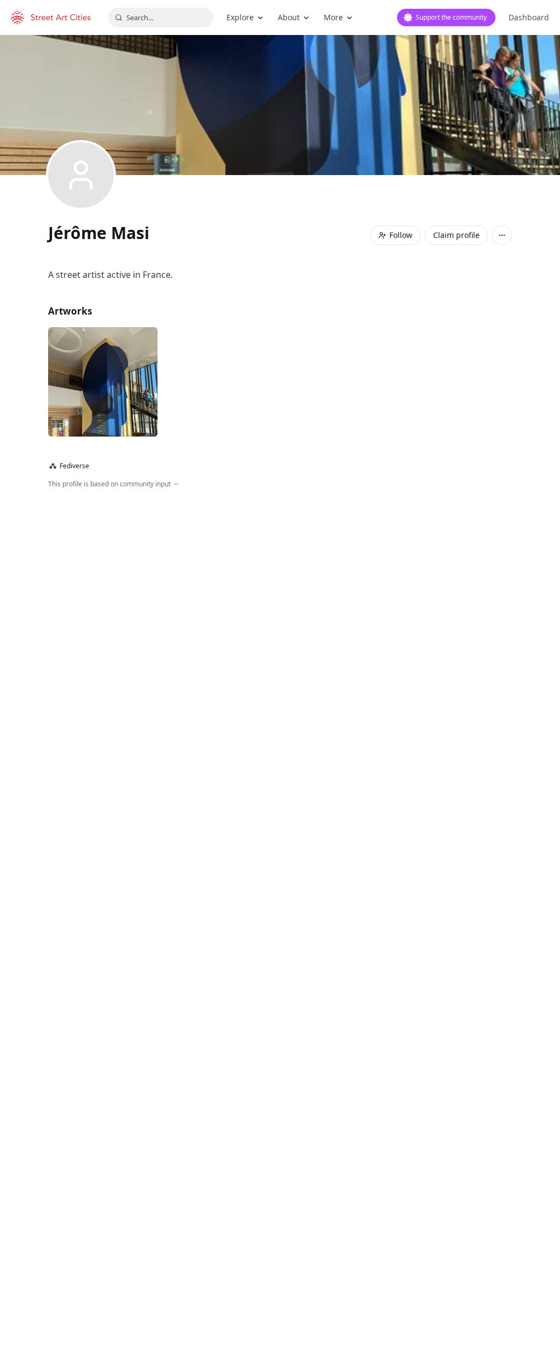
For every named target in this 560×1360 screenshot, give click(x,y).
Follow (400, 235)
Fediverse (69, 465)
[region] (280, 607)
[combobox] (160, 17)
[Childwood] (103, 382)
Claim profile (456, 235)
